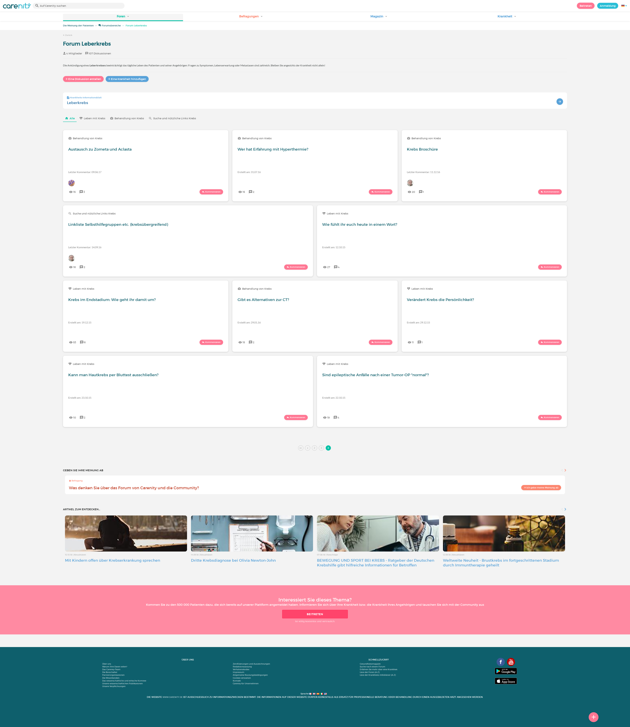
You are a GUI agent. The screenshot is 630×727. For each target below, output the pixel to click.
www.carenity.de (173, 697)
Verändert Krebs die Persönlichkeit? (440, 299)
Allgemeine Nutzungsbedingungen (250, 675)
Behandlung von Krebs (129, 118)
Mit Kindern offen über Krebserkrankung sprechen (112, 560)
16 (74, 267)
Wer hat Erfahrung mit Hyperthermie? (273, 149)
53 (74, 342)
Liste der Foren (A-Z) (369, 672)
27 (328, 267)
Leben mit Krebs (94, 118)
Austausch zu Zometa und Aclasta (100, 149)
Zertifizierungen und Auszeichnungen (251, 664)
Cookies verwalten (242, 678)
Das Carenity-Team (111, 669)
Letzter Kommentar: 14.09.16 (84, 247)
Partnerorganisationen (113, 675)
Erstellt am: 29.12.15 (418, 322)
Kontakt (237, 680)
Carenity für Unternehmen (246, 683)
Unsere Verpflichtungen (114, 686)
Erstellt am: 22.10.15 (333, 397)
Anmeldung (608, 5)
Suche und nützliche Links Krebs (174, 118)
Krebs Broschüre (422, 149)
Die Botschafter (109, 672)
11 (413, 342)
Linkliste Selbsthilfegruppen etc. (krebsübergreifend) (118, 224)
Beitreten (586, 5)
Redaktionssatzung (242, 666)
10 (74, 417)
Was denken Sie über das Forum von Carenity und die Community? (134, 487)
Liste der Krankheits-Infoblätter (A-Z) (378, 675)
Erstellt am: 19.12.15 (79, 322)
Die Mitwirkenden (110, 678)
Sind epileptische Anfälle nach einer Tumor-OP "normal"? (375, 375)
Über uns (106, 664)
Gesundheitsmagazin (370, 664)
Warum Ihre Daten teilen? (114, 666)
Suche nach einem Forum (372, 666)
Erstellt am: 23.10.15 (79, 397)
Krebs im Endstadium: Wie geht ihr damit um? (112, 299)
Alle (72, 118)
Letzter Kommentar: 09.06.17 (84, 172)
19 (328, 417)
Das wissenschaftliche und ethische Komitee (124, 680)
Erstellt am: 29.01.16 (249, 322)
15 (74, 192)
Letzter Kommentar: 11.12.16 (423, 172)
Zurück (68, 35)
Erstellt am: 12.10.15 (333, 247)
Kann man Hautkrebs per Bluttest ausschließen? (113, 375)
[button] (123, 17)
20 (413, 192)
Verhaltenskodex (241, 669)
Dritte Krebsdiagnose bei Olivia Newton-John (233, 560)
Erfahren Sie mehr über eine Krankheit (378, 669)
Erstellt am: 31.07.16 (249, 172)
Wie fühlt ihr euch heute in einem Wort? (359, 224)
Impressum (238, 672)
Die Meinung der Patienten (78, 25)
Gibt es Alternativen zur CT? (263, 299)
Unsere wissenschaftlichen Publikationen (122, 683)
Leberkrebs (77, 102)
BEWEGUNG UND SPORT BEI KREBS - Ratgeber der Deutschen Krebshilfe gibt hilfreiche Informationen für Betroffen (375, 562)
